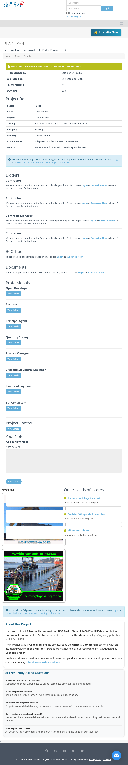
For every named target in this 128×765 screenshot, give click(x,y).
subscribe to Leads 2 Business (43, 662)
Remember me (76, 15)
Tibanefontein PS (78, 530)
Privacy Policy (95, 759)
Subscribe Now (99, 185)
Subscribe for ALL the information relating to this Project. (42, 162)
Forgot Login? (73, 16)
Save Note (13, 481)
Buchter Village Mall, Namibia (86, 514)
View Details (13, 293)
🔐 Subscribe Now (106, 32)
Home (8, 56)
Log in (107, 8)
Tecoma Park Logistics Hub (84, 498)
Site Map (107, 759)
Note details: (13, 446)
